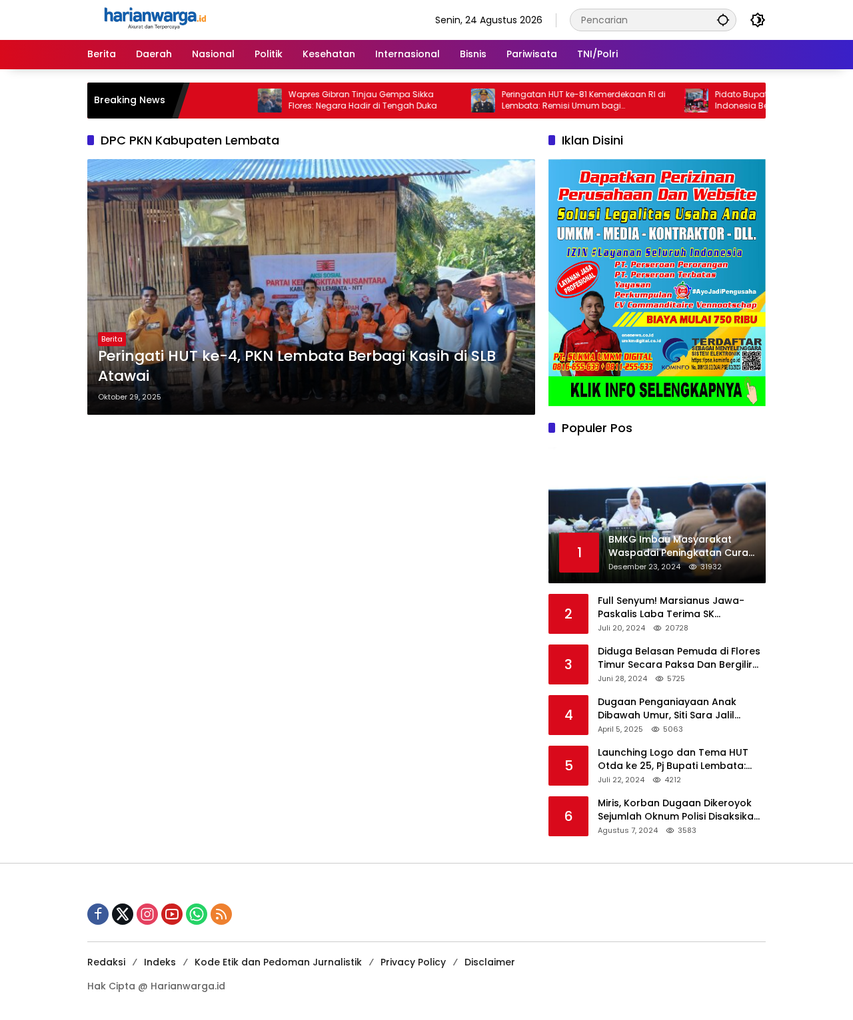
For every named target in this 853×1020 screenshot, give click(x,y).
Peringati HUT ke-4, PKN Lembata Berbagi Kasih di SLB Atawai (297, 366)
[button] (723, 20)
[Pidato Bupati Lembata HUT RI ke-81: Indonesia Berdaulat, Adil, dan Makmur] (664, 101)
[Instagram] (147, 914)
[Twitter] (122, 914)
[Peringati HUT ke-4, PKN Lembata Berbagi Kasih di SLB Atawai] (311, 287)
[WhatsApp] (196, 914)
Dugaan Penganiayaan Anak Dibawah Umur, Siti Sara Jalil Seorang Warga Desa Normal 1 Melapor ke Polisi (672, 709)
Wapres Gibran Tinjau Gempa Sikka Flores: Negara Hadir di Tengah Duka (331, 100)
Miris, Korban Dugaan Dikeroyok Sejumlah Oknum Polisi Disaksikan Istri (679, 810)
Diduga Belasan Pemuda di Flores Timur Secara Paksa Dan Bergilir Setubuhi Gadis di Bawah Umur (679, 658)
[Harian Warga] (154, 19)
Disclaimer (489, 962)
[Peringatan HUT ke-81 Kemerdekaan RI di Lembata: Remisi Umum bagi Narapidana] (451, 101)
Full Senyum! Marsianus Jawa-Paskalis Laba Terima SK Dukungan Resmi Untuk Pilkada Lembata (672, 608)
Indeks (160, 962)
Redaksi (106, 962)
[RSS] (221, 914)
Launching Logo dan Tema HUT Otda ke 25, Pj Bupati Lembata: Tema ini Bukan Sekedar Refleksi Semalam (676, 759)
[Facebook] (98, 914)
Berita (112, 339)
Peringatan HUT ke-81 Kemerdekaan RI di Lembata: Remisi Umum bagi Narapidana (552, 100)
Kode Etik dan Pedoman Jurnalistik (278, 962)
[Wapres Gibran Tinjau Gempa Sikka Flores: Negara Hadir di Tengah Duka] (238, 101)
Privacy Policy (413, 962)
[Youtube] (172, 914)
